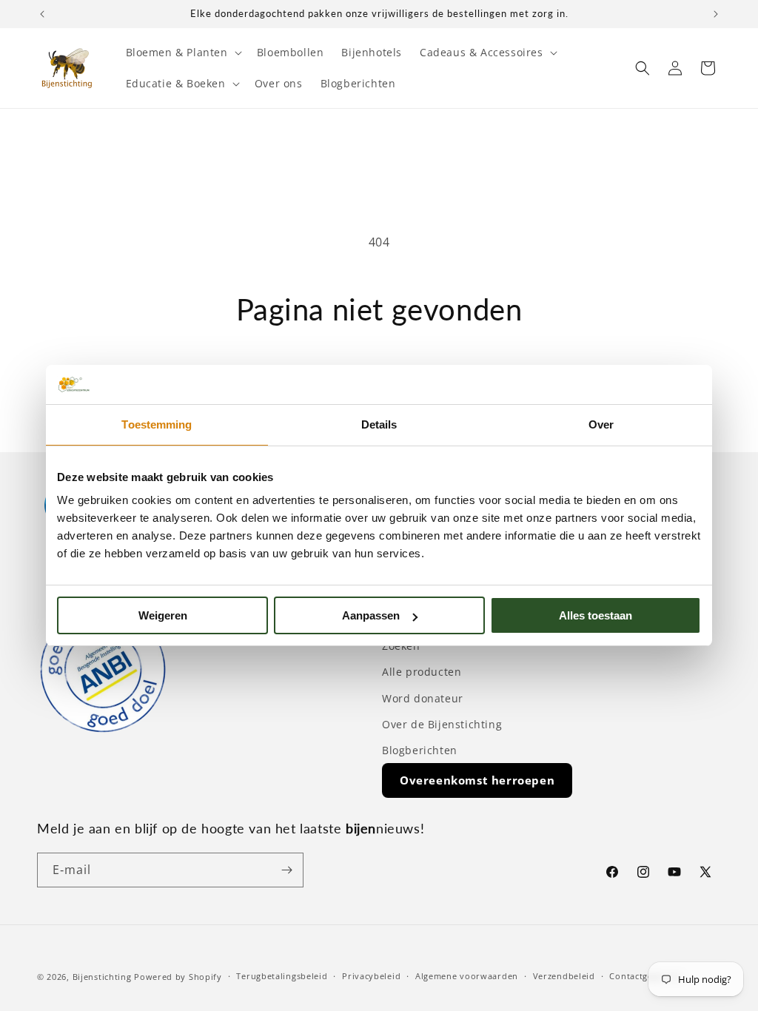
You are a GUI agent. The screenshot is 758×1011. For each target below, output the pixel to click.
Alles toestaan (595, 615)
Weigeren (162, 615)
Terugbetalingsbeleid (281, 975)
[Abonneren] (286, 870)
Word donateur (422, 698)
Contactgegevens (645, 975)
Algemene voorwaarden (466, 975)
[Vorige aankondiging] (42, 14)
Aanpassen (371, 615)
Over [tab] (601, 424)
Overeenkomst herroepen (477, 780)
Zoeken (401, 646)
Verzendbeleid (564, 975)
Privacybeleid (371, 975)
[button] (182, 52)
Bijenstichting (102, 976)
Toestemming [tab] (156, 424)
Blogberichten (419, 750)
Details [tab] (379, 424)
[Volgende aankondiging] (716, 14)
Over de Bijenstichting (442, 724)
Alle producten (421, 672)
